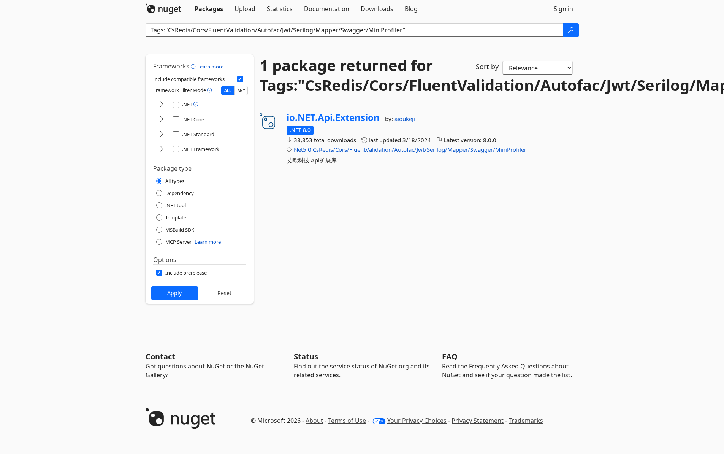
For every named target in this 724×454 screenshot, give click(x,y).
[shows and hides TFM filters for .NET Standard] (161, 134)
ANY (241, 90)
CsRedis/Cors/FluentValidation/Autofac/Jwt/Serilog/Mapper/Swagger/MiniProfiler (419, 149)
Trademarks (526, 420)
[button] (194, 66)
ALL (227, 90)
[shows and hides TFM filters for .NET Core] (161, 119)
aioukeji (404, 118)
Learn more (210, 66)
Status (306, 356)
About (314, 420)
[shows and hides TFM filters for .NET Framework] (161, 149)
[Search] (571, 30)
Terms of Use (347, 420)
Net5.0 (302, 149)
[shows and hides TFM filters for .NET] (161, 104)
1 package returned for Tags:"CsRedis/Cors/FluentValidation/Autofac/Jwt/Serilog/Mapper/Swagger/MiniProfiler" (362, 75)
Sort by (487, 66)
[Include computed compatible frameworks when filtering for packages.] (240, 79)
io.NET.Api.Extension (333, 117)
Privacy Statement (478, 420)
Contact (160, 356)
